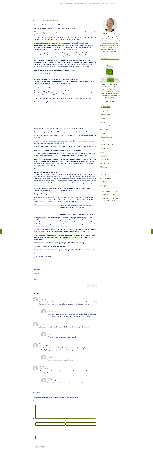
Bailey (40, 344)
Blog (101, 122)
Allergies (103, 111)
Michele (41, 323)
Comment (36, 401)
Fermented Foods (105, 137)
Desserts (102, 129)
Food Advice (104, 141)
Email (65, 418)
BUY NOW (110, 101)
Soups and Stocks (105, 178)
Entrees (102, 133)
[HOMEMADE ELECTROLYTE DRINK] (1, 231)
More (101, 152)
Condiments (104, 126)
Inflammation (104, 148)
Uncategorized (104, 186)
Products (69, 4)
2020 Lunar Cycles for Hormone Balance (69, 156)
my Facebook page (69, 218)
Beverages (103, 118)
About (61, 4)
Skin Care (103, 167)
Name (35, 418)
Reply (46, 299)
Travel (102, 182)
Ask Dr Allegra (104, 114)
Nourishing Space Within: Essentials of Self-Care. (71, 231)
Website (35, 432)
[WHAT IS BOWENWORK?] (152, 231)
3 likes (35, 279)
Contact (113, 4)
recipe (102, 156)
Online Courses (94, 4)
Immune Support (105, 144)
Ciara (40, 298)
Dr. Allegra (50, 310)
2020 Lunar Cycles (49, 153)
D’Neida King (42, 366)
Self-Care (103, 163)
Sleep (101, 171)
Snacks (102, 174)
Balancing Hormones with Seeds (45, 20)
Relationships (104, 159)
